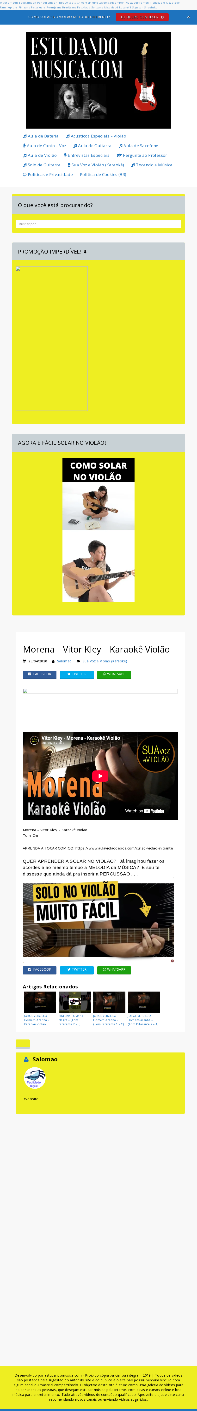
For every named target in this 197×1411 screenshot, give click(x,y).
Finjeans (24, 7)
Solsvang (97, 7)
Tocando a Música (154, 165)
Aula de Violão (42, 155)
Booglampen (27, 2)
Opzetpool (173, 2)
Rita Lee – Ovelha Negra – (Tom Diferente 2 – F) (71, 1020)
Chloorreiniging (87, 2)
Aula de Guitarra (94, 145)
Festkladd (83, 7)
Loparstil (125, 7)
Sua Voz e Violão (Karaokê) (97, 165)
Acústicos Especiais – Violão (98, 136)
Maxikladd (111, 7)
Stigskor (137, 7)
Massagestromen (137, 2)
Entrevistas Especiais (88, 155)
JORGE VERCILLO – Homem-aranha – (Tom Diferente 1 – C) (108, 1020)
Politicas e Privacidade (50, 174)
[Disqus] (100, 1175)
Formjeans (54, 7)
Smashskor (151, 7)
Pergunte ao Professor (144, 155)
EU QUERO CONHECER (140, 17)
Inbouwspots (67, 2)
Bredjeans (69, 7)
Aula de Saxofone (140, 145)
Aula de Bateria (43, 136)
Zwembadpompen (111, 2)
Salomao (64, 661)
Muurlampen (9, 2)
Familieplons (9, 7)
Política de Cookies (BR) (103, 174)
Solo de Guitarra (44, 165)
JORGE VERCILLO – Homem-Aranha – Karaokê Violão (36, 1020)
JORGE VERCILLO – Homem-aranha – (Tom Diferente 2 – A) (143, 1020)
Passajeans (38, 7)
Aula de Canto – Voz (46, 145)
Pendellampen (47, 2)
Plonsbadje (157, 2)
